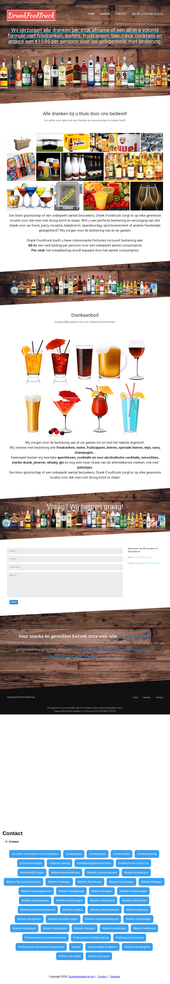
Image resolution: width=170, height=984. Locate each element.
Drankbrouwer (97, 854)
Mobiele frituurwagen (121, 881)
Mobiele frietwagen (59, 881)
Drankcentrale (121, 854)
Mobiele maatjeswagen (35, 900)
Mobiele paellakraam (134, 900)
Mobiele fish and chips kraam (23, 881)
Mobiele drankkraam (136, 872)
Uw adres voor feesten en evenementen (35, 854)
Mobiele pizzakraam (29, 919)
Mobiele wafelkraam (114, 928)
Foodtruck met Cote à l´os (133, 863)
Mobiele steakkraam (55, 928)
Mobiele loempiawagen (133, 891)
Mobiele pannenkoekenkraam (37, 909)
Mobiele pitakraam (137, 909)
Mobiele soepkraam (24, 928)
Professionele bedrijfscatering (90, 937)
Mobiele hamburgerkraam (36, 891)
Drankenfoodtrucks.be (81, 976)
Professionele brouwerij (130, 937)
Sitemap (115, 976)
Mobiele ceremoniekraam (102, 872)
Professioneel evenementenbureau (45, 937)
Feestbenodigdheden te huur (94, 863)
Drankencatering (147, 854)
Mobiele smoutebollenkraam (102, 919)
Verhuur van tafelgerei (137, 946)
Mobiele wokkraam (144, 928)
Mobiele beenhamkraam (65, 872)
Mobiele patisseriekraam (104, 909)
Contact (102, 976)
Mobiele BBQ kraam (32, 872)
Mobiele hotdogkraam (71, 891)
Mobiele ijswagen (101, 891)
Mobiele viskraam (84, 928)
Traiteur (76, 946)
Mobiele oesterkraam (102, 900)
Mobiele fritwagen (151, 881)
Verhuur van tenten (70, 956)
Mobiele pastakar (73, 909)
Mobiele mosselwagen (69, 900)
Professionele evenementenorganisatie (41, 946)
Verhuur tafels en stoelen (102, 946)
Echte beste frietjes (31, 863)
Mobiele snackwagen (138, 919)
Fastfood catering (59, 863)
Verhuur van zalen (99, 956)
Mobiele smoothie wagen (63, 919)
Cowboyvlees (74, 854)
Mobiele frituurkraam (90, 881)
